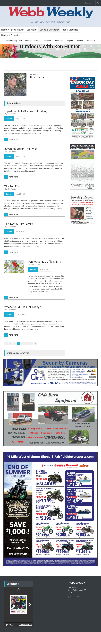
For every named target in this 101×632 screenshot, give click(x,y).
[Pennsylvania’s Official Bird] (14, 266)
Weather (28, 41)
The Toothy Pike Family (18, 224)
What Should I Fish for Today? (22, 307)
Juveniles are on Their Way (20, 148)
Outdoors (9, 119)
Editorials (31, 29)
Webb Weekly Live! (14, 41)
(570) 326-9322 (74, 597)
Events (37, 41)
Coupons (69, 41)
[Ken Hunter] (15, 84)
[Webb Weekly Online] (50, 14)
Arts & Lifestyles (70, 29)
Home (4, 29)
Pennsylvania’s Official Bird (44, 261)
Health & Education (10, 35)
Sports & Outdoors (49, 29)
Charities (79, 41)
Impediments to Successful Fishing (25, 111)
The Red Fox (11, 186)
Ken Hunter (37, 77)
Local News (17, 29)
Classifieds (58, 41)
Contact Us (90, 41)
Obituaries (47, 41)
